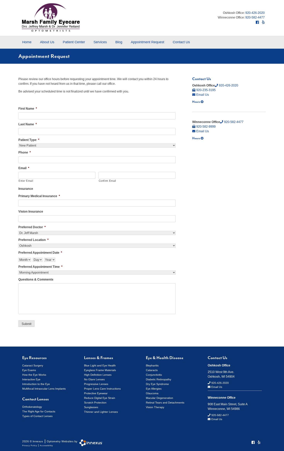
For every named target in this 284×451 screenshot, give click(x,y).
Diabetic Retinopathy (158, 379)
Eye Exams (29, 370)
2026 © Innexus (49, 441)
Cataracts (152, 370)
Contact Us (181, 42)
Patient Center (74, 42)
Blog (118, 42)
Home (26, 42)
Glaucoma (152, 393)
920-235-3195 (206, 90)
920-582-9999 (206, 126)
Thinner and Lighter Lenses (101, 411)
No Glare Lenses (94, 379)
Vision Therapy (155, 407)
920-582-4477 (255, 17)
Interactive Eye (31, 379)
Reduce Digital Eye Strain (99, 397)
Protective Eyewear (96, 393)
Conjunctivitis (154, 374)
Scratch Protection (95, 402)
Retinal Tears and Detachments (165, 402)
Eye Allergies (154, 388)
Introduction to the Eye (36, 384)
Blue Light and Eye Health (100, 365)
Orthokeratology (32, 406)
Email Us (202, 94)
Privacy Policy (29, 445)
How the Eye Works (34, 374)
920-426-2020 (255, 12)
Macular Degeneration (159, 397)
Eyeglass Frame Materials (100, 370)
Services (100, 42)
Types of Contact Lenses (37, 416)
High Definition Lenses (97, 374)
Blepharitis (152, 365)
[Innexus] (90, 442)
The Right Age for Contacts (38, 411)
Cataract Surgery (32, 365)
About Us (47, 42)
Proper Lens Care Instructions (102, 388)
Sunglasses (91, 407)
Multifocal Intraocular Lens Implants (44, 388)
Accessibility (46, 445)
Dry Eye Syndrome (157, 384)
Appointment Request (147, 42)
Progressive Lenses (96, 384)
